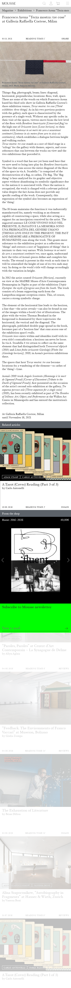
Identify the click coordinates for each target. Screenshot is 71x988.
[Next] (68, 454)
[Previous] (2, 454)
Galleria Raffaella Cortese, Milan (25, 414)
